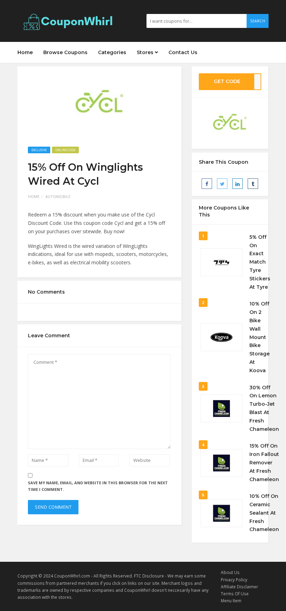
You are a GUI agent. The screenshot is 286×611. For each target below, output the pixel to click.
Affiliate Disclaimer (239, 586)
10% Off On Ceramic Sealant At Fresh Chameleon (264, 512)
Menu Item (231, 600)
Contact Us (182, 52)
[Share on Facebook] (207, 183)
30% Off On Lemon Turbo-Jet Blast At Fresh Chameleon (264, 408)
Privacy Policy (234, 579)
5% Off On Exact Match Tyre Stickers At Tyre (259, 262)
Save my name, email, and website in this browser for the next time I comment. (98, 486)
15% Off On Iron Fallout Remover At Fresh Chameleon (264, 462)
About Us (230, 572)
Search (257, 21)
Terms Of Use (235, 593)
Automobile (57, 196)
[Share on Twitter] (222, 183)
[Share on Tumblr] (253, 183)
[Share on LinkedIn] (237, 183)
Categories (112, 52)
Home (25, 52)
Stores (146, 52)
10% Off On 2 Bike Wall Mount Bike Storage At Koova (259, 337)
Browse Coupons (65, 52)
